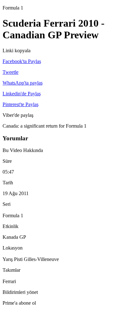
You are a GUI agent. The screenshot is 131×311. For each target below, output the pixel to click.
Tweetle (10, 72)
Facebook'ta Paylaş (22, 61)
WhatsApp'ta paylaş (23, 83)
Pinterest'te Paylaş (20, 104)
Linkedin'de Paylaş (22, 93)
